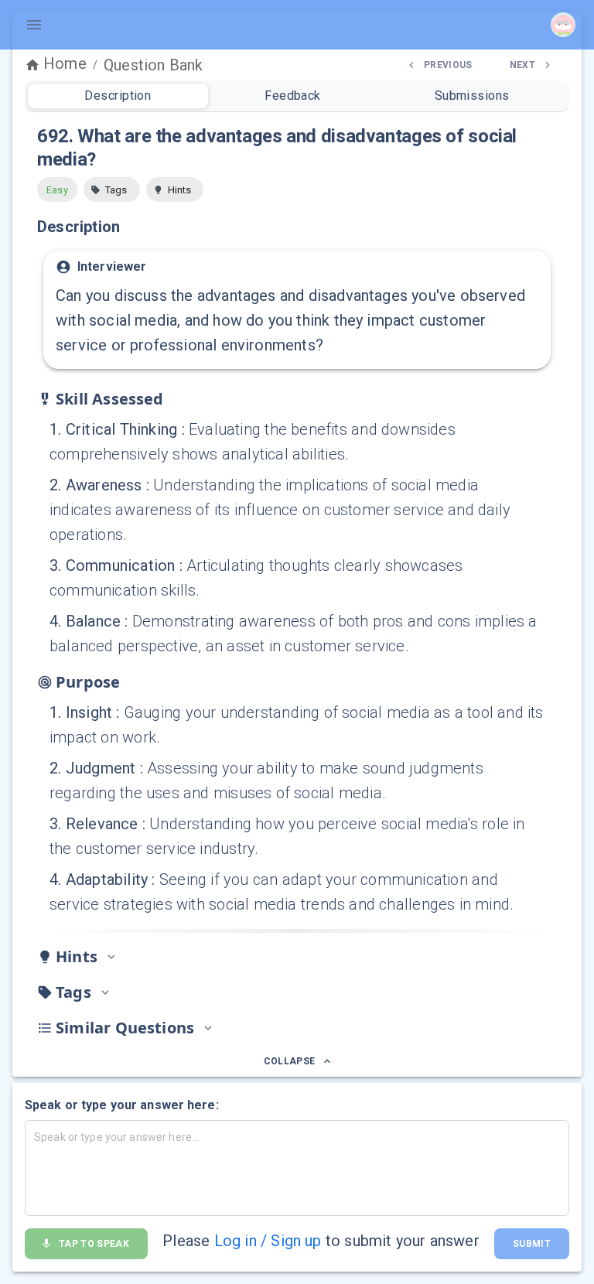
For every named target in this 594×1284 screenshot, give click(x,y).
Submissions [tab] (472, 95)
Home (65, 63)
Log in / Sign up (268, 1240)
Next (522, 65)
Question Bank (153, 65)
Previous (448, 65)
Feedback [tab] (293, 95)
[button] (112, 189)
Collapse (290, 1061)
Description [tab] (117, 95)
